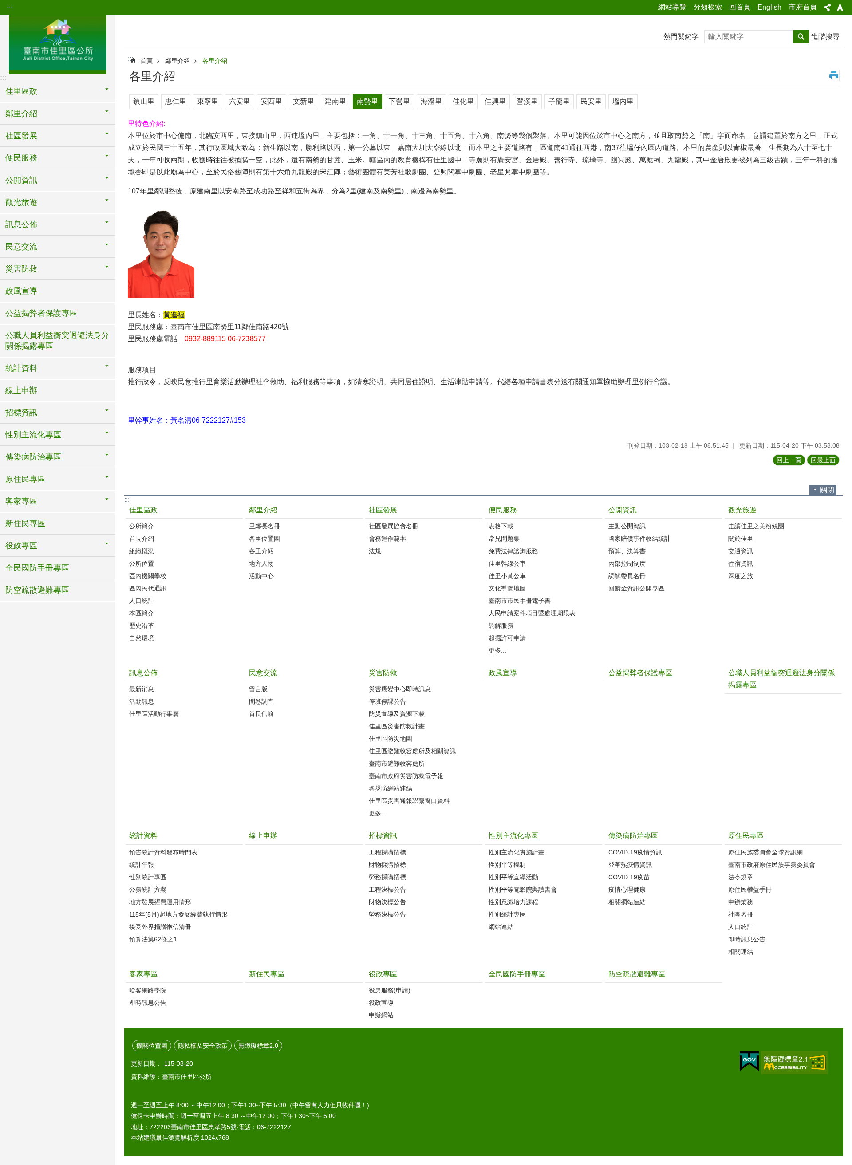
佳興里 (495, 101)
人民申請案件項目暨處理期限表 (532, 613)
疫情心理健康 (627, 889)
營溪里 (527, 101)
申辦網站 (381, 1015)
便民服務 (503, 510)
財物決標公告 (387, 901)
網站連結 (501, 926)
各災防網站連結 (390, 788)
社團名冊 (740, 914)
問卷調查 (261, 701)
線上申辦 (21, 390)
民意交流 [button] (21, 246)
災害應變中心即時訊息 (400, 689)
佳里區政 (143, 510)
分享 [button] (827, 7)
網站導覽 (672, 7)
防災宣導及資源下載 (397, 713)
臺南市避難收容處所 (397, 763)
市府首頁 (803, 7)
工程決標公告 (387, 889)
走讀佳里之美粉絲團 (756, 526)
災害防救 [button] (21, 268)
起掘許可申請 (507, 638)
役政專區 (383, 974)
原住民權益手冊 (750, 889)
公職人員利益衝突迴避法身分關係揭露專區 (57, 340)
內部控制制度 (627, 563)
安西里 (271, 101)
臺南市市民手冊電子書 (520, 600)
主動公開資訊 (627, 526)
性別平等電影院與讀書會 (523, 889)
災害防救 (383, 673)
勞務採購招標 (387, 877)
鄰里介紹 (177, 60)
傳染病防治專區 (633, 835)
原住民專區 (746, 835)
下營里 (399, 101)
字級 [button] (840, 7)
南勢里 (367, 101)
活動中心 (261, 575)
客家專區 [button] (21, 501)
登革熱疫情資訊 (630, 864)
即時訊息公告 (746, 939)
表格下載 (501, 526)
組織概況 (141, 551)
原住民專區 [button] (25, 479)
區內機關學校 (147, 575)
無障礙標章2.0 (258, 1045)
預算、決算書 (627, 551)
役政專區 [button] (21, 545)
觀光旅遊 (742, 510)
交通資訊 (740, 551)
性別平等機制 (507, 864)
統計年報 (141, 864)
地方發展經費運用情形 (160, 901)
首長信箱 (261, 713)
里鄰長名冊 (264, 526)
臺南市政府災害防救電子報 (406, 775)
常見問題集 (504, 538)
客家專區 (143, 974)
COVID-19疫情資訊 (635, 852)
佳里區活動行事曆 (154, 713)
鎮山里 (143, 101)
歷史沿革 (141, 625)
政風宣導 (21, 291)
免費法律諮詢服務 (513, 551)
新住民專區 (25, 523)
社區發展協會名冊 (393, 526)
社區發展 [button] (21, 135)
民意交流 (263, 673)
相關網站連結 (627, 901)
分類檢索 (708, 7)
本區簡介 (141, 613)
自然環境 (141, 638)
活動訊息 (141, 701)
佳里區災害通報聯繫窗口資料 (409, 800)
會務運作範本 (387, 538)
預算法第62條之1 (153, 939)
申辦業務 (740, 901)
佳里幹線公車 (507, 563)
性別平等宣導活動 (513, 877)
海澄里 (431, 101)
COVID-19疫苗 (629, 877)
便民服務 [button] (21, 157)
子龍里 (559, 101)
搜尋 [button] (801, 36)
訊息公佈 (143, 673)
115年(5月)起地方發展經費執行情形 (178, 914)
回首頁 (739, 7)
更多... (497, 650)
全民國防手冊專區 (37, 567)
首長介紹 (141, 538)
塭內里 (623, 101)
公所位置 (141, 563)
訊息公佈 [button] (21, 224)
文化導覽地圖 (507, 588)
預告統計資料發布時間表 (163, 852)
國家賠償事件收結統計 (639, 538)
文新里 (303, 101)
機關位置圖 (151, 1045)
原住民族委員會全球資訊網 (765, 852)
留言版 (258, 689)
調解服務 (501, 625)
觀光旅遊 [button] (21, 202)
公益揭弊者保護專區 (41, 313)
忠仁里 (175, 101)
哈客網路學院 (147, 990)
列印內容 (834, 75)
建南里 (335, 101)
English (769, 7)
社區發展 (383, 510)
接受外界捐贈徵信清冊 (160, 926)
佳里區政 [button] (21, 91)
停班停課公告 (387, 701)
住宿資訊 (740, 563)
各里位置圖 (264, 538)
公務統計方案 (147, 889)
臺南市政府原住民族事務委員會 (771, 864)
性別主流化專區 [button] (33, 434)
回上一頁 (789, 460)
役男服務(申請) (389, 990)
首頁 (146, 60)
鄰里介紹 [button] (21, 113)
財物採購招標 (387, 864)
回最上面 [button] (823, 460)
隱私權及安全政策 (203, 1045)
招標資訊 (383, 835)
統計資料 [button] (21, 368)
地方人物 (261, 563)
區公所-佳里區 (57, 43)
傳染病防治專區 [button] (33, 457)
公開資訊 (622, 510)
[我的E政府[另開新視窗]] (749, 1061)
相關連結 (740, 951)
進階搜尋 (825, 36)
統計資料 (143, 835)
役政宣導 (381, 1002)
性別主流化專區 (513, 835)
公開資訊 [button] (21, 180)
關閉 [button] (827, 490)
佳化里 (463, 101)
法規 (375, 551)
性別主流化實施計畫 (516, 852)
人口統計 (141, 600)
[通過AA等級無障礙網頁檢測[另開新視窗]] (794, 1062)
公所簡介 (141, 526)
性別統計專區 (147, 877)
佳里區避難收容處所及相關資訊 (412, 751)
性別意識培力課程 (513, 901)
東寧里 (207, 101)
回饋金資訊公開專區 (636, 588)
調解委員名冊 (627, 575)
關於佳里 (740, 538)
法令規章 (740, 877)
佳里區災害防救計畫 (397, 726)
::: (9, 5)
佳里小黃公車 (507, 575)
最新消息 (141, 689)
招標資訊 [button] (21, 412)
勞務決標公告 (387, 914)
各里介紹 (214, 60)
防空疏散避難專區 (37, 590)
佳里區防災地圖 (390, 738)
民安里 (591, 101)
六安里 (239, 101)
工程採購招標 (387, 852)
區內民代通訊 (147, 588)
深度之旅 (740, 575)
